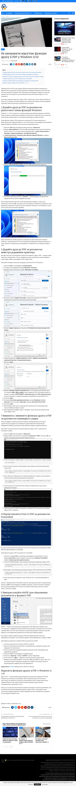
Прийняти (37, 784)
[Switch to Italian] (28, 0)
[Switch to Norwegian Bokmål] (31, 0)
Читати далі (45, 784)
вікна (3, 49)
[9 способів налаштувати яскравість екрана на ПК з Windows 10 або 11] (57, 58)
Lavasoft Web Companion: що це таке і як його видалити (67, 50)
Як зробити (9, 13)
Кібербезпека (38, 13)
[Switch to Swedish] (36, 0)
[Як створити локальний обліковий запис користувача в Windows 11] (42, 732)
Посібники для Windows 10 (23, 13)
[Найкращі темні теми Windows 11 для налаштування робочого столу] (57, 39)
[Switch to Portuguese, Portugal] (26, 0)
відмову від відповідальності (60, 779)
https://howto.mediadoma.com (59, 762)
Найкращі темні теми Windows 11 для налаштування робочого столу (68, 40)
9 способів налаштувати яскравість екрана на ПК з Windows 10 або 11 (64, 60)
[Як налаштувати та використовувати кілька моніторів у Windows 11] (64, 28)
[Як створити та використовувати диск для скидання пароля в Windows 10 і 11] (26, 732)
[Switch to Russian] (20, 0)
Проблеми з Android (50, 13)
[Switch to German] (23, 0)
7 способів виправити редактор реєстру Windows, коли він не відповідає (40, 717)
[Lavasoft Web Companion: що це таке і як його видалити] (57, 49)
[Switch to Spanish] (34, 0)
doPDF (12, 666)
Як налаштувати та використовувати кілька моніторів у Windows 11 (64, 31)
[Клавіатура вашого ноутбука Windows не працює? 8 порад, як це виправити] (10, 732)
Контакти (17, 1)
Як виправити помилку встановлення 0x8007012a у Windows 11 (12, 717)
